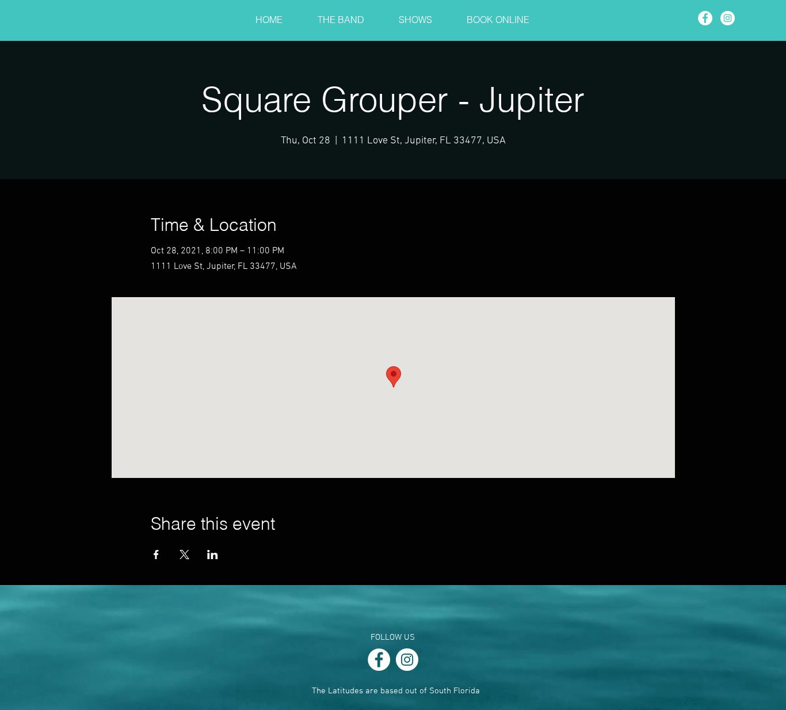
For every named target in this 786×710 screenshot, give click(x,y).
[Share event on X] (184, 554)
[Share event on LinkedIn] (212, 554)
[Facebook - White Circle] (705, 18)
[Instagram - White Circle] (727, 18)
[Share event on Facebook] (156, 554)
